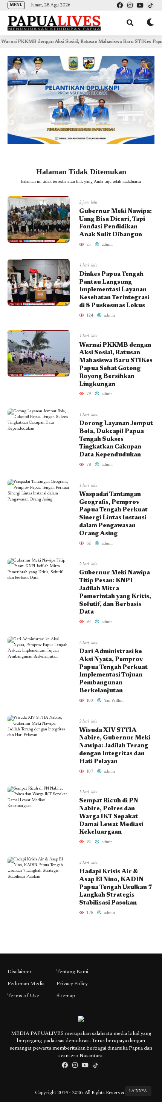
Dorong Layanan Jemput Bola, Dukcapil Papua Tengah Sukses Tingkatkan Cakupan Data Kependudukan (116, 439)
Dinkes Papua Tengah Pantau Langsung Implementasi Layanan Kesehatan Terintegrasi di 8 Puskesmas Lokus (114, 290)
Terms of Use (23, 996)
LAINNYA (138, 1091)
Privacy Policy (72, 984)
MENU (16, 5)
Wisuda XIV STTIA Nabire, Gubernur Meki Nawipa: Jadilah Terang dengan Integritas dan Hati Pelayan (114, 746)
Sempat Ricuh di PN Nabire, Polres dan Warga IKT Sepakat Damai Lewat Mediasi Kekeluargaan (111, 816)
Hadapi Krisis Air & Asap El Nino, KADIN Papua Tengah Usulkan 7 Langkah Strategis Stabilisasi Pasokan (115, 887)
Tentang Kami (72, 972)
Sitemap (66, 996)
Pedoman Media (26, 984)
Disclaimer (20, 972)
